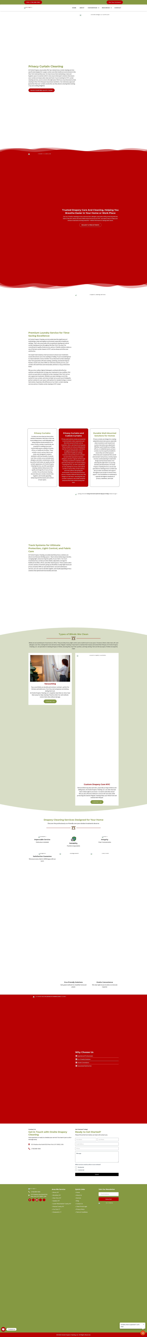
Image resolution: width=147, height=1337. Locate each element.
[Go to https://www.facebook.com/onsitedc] (29, 1200)
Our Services (92, 8)
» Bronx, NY (55, 1192)
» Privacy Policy (79, 1209)
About (82, 8)
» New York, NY (56, 1198)
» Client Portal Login (81, 1206)
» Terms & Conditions (81, 1212)
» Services (78, 1198)
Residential (81, 1167)
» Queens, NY (56, 1201)
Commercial (81, 1170)
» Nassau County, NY (58, 1206)
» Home (77, 1192)
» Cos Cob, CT (56, 1209)
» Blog (77, 1201)
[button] (98, 7)
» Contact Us (79, 1203)
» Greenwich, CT (56, 1212)
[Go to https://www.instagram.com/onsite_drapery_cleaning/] (33, 1200)
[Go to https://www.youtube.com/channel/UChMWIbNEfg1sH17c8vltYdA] (37, 1200)
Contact (117, 8)
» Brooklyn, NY (56, 1195)
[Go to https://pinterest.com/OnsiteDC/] (44, 1200)
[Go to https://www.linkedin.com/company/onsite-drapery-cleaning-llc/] (40, 1200)
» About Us (78, 1195)
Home (74, 8)
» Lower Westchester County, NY (61, 1203)
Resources (106, 8)
